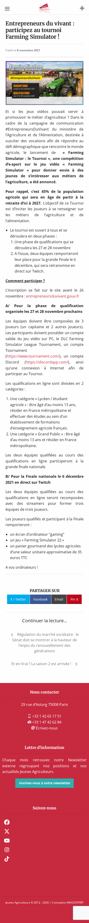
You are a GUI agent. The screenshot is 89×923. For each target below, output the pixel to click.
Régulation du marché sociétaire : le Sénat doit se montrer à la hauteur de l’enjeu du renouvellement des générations (45, 642)
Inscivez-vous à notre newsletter (44, 783)
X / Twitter (18, 599)
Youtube (6, 840)
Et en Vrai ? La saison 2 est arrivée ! (41, 663)
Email (59, 599)
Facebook (40, 599)
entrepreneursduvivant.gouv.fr (53, 296)
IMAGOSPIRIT (75, 902)
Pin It (74, 599)
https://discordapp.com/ (47, 362)
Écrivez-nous (46, 728)
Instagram (6, 849)
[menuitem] (44, 822)
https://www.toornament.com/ (33, 356)
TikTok (6, 858)
